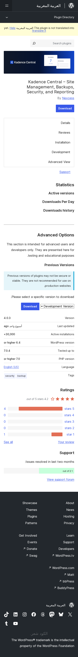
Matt (69, 575)
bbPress (66, 581)
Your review (66, 442)
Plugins (32, 516)
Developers (66, 549)
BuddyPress (64, 588)
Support (64, 172)
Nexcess (68, 98)
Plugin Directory (64, 17)
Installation (62, 142)
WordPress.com (61, 568)
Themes (31, 510)
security (9, 375)
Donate (30, 549)
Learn (70, 535)
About (70, 503)
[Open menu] (6, 5)
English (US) (11, 367)
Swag (31, 555)
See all (8, 442)
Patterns (31, 523)
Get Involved (28, 535)
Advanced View (59, 162)
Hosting (68, 516)
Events (32, 542)
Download (65, 108)
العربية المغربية (55, 605)
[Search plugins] (34, 43)
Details (65, 123)
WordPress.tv (63, 555)
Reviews (64, 132)
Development (61, 152)
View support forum (60, 479)
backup (21, 375)
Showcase (30, 503)
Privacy (69, 523)
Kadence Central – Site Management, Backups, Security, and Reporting (50, 86)
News (70, 510)
